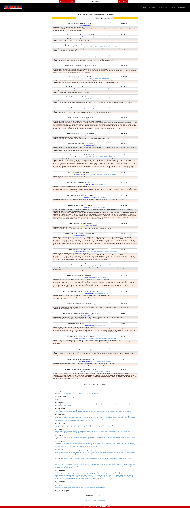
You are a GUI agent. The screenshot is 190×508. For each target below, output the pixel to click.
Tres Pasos (63, 467)
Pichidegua (60, 426)
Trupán (97, 438)
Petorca (56, 419)
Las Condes (100, 473)
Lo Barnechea (112, 473)
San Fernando (85, 426)
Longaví (106, 431)
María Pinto (65, 475)
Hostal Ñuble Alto (102, 184)
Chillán (56, 487)
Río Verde (116, 466)
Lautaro (69, 444)
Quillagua (116, 397)
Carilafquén (85, 443)
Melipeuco (99, 444)
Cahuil (67, 425)
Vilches (91, 432)
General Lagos (60, 491)
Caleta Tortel (71, 458)
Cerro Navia (73, 472)
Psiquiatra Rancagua (105, 505)
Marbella (118, 417)
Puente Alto (61, 476)
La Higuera (61, 411)
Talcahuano (86, 438)
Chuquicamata (95, 397)
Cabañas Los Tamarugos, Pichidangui (102, 265)
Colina (85, 472)
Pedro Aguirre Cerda (99, 475)
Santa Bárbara (80, 438)
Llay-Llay (92, 417)
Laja (114, 437)
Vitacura (100, 478)
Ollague (105, 397)
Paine (94, 475)
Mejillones (101, 397)
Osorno (114, 452)
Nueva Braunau (109, 452)
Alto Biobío (57, 437)
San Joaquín (111, 476)
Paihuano (94, 411)
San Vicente (101, 426)
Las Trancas (118, 437)
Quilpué (107, 419)
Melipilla (69, 475)
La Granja (83, 473)
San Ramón (65, 478)
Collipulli (106, 443)
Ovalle (90, 411)
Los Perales (60, 405)
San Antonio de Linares (71, 432)
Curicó (78, 431)
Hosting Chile (83, 505)
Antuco (61, 437)
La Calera (69, 417)
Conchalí (95, 472)
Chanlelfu (98, 443)
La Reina (92, 473)
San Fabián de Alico (97, 487)
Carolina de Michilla (88, 397)
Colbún (61, 431)
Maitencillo (114, 417)
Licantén (95, 431)
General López (57, 444)
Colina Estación (90, 472)
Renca (79, 476)
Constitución (69, 431)
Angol (64, 443)
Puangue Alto (131, 475)
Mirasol (122, 417)
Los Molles (110, 417)
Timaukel (132, 466)
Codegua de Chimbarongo (78, 425)
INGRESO (172, 7)
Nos (82, 475)
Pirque (114, 475)
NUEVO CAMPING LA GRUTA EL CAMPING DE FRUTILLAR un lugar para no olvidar (101, 46)
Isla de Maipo (69, 473)
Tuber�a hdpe (98, 505)
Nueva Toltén (114, 444)
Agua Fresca (57, 464)
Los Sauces (89, 444)
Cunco (109, 443)
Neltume (101, 452)
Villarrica (94, 446)
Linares (99, 431)
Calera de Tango (63, 472)
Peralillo (56, 426)
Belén (62, 393)
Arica (56, 491)
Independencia (63, 473)
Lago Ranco (78, 482)
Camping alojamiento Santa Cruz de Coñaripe (102, 371)
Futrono (73, 482)
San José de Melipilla (126, 476)
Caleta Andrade (65, 458)
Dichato (98, 437)
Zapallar (92, 420)
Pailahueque (120, 444)
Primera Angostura (86, 466)
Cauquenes (57, 431)
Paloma (98, 411)
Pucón (56, 446)
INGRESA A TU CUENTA (67, 1)
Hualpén (110, 437)
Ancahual (60, 443)
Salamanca (112, 411)
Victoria (84, 446)
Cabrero (68, 437)
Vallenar (68, 405)
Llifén (85, 452)
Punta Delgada (111, 466)
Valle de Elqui (125, 411)
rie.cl (87, 505)
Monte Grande (85, 411)
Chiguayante (76, 437)
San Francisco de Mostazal (93, 426)
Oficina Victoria (87, 393)
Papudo (129, 417)
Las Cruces (84, 417)
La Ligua (73, 417)
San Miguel (133, 476)
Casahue (90, 443)
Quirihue (91, 487)
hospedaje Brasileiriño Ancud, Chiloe (101, 293)
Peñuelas (133, 417)
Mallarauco (56, 475)
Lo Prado (121, 473)
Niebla (104, 452)
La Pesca (91, 431)
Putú (55, 432)
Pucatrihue (133, 452)
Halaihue (56, 452)
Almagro (56, 443)
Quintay (110, 419)
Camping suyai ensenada (102, 145)
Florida (107, 437)
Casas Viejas (99, 464)
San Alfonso (83, 476)
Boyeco (73, 443)
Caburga (77, 443)
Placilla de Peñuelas (61, 419)
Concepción (90, 437)
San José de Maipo (118, 476)
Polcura (64, 438)
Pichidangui (102, 411)
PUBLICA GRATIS (163, 7)
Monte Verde (104, 444)
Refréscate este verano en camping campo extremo (102, 25)
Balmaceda (60, 458)
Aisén (56, 458)
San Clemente (78, 432)
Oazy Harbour (66, 466)
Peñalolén (110, 475)
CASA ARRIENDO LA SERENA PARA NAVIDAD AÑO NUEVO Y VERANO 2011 (102, 338)
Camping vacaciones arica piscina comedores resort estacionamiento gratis (102, 88)
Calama (71, 397)
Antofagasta (62, 397)
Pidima (129, 444)
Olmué (126, 417)
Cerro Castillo (105, 464)
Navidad (129, 425)
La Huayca (77, 393)
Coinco (84, 425)
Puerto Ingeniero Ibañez (113, 458)
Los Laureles (83, 444)
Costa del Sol (93, 425)
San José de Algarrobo (59, 420)
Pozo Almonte (95, 393)
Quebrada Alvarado (89, 419)
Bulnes (65, 487)
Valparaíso (77, 420)
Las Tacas (71, 411)
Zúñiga (110, 426)
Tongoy (116, 411)
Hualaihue (65, 452)
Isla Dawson (124, 464)
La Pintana (88, 473)
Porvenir (71, 466)
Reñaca (118, 419)
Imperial (65, 444)
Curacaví (99, 472)
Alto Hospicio (57, 393)
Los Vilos (75, 411)
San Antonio (128, 419)
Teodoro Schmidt (75, 446)
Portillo (67, 419)
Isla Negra (65, 417)
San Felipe (133, 419)
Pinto (85, 487)
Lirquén (122, 437)
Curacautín (114, 443)
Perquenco (125, 444)
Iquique (73, 393)
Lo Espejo (117, 473)
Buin (59, 472)
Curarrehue (119, 443)
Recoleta (75, 476)
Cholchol (102, 443)
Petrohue (128, 452)
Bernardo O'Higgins (68, 464)
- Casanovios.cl (94, 500)
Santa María (72, 420)
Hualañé (84, 431)
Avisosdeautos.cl (88, 500)
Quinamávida (59, 432)
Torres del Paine (57, 467)
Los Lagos (60, 482)
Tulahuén (120, 411)
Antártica (62, 464)
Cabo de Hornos (82, 464)
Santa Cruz (106, 426)
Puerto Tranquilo (128, 458)
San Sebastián (66, 420)
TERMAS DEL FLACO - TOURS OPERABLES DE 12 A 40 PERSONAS (102, 156)
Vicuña (129, 411)
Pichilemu (64, 426)
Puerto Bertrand (98, 458)
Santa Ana (70, 478)
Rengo (76, 426)
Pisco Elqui (107, 411)
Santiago (82, 478)
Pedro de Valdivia (110, 397)
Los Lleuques (132, 437)
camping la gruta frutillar (102, 108)
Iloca (88, 431)
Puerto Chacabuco (105, 458)
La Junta (86, 458)
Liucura (102, 431)
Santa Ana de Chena (76, 478)
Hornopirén (61, 452)
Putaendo (83, 419)
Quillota (103, 419)
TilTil (90, 478)
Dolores (69, 393)
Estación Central (128, 472)
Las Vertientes (106, 473)
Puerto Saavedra (61, 446)
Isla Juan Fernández (58, 417)
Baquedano (67, 397)
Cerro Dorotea (111, 464)
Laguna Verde (78, 417)
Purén (66, 446)
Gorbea (62, 444)
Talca (88, 432)
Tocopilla (56, 399)
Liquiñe (77, 452)
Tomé (90, 438)
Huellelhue (70, 452)
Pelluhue (125, 431)
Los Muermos (92, 452)
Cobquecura (69, 487)
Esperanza (124, 443)
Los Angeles (127, 437)
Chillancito (81, 437)
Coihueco (78, 487)
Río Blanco (123, 419)
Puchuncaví (72, 419)
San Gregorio (121, 466)
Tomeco (93, 438)
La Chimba (56, 411)
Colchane (65, 393)
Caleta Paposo (76, 397)
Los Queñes (111, 431)
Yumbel (100, 438)
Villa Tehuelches (69, 467)
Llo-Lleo (96, 417)
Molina (115, 431)
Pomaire (121, 475)
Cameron (87, 464)
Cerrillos (68, 472)
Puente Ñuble (68, 438)
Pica (91, 393)
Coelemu (73, 487)
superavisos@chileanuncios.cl (98, 495)
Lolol (114, 425)
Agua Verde (57, 397)
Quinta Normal (70, 476)
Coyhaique (82, 458)
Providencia (126, 475)
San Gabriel (106, 476)
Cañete (72, 437)
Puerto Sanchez (121, 458)
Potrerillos (64, 405)
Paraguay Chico (123, 452)
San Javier (84, 432)
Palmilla (133, 425)
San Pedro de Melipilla (58, 478)
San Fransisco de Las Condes (97, 476)
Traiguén (80, 446)
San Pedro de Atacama (123, 397)
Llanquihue (82, 452)
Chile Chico (77, 458)
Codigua (81, 472)
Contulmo (94, 437)
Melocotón (73, 475)
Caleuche (70, 425)
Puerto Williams (99, 466)
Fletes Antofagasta (91, 505)
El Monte (117, 472)
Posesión (75, 466)
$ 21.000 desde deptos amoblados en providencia (102, 361)
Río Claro (64, 432)
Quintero (114, 419)
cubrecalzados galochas (102, 56)
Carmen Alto (82, 397)
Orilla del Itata (59, 438)
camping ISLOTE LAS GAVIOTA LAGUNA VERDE (102, 349)
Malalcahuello (94, 444)
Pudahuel (56, 476)
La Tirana (81, 393)
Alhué (56, 472)
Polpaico (117, 475)
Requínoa (80, 426)
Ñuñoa (85, 475)
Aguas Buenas (57, 425)
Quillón (88, 487)
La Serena (66, 411)
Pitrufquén (133, 444)
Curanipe (74, 431)
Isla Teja (74, 452)
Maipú (131, 473)
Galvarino (131, 443)
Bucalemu (63, 425)
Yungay (103, 487)
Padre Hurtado (89, 475)
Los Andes (105, 417)
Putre (65, 491)
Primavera (80, 466)
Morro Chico (60, 466)
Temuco (69, 446)
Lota (55, 438)
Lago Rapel (105, 425)
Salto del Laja (74, 438)
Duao (81, 431)
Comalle (65, 431)
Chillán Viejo (60, 487)
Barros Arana (68, 443)
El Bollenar (109, 472)
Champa (77, 472)
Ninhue (82, 487)
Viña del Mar (87, 420)
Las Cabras (110, 425)
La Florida (79, 473)
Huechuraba (57, 473)
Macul (125, 473)
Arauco (64, 437)
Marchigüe (121, 425)
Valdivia (56, 482)
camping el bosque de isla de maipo (102, 36)
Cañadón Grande (93, 464)
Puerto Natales (93, 466)
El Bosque (113, 472)
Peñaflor (105, 475)
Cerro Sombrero (118, 464)
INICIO (144, 7)
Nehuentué (110, 444)
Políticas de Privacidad (95, 502)
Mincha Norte (80, 411)
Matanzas (125, 425)
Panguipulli (65, 482)
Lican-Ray (73, 444)
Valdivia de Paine (95, 478)
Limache (88, 417)
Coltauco (88, 425)
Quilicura (65, 476)
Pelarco (121, 431)
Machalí (116, 425)
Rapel (73, 426)
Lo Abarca (100, 417)
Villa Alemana (82, 420)
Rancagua (69, 426)
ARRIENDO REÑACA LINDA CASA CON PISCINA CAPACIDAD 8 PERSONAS (102, 174)
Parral (118, 431)
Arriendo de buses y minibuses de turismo (101, 315)
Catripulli (94, 443)
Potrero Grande (130, 431)
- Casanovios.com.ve (101, 500)
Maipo (128, 473)
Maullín (97, 452)
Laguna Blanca (129, 464)
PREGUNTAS (151, 7)
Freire (127, 443)
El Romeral (122, 472)
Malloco (60, 475)
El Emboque (103, 437)
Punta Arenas (105, 466)
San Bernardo (88, 476)
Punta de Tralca (77, 419)
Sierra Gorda (130, 397)
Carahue (81, 443)
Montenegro (78, 475)
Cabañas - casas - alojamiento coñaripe (102, 78)
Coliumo (85, 437)
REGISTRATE (123, 1)
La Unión (69, 482)
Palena (118, 452)
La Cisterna (74, 473)
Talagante (87, 478)
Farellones (133, 472)
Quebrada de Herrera (97, 419)
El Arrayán (104, 472)
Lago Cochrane (91, 458)
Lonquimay (78, 444)
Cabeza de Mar (75, 464)
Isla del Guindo (99, 425)
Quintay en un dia (102, 225)
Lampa (96, 473)
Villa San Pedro (89, 446)
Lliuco (88, 452)
